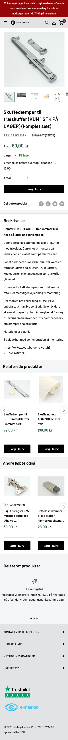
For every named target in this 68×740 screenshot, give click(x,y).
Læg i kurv (34, 189)
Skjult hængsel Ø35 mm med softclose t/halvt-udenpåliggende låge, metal (16, 515)
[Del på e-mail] (61, 203)
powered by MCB (15, 732)
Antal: (8, 178)
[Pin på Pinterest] (48, 203)
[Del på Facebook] (41, 203)
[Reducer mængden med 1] (18, 178)
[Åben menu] (5, 22)
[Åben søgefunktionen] (47, 23)
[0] (61, 22)
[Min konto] (54, 23)
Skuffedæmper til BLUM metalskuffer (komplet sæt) (16, 418)
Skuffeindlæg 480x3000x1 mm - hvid (50, 418)
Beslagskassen (15, 135)
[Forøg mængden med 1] (37, 178)
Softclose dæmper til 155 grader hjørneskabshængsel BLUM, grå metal (51, 515)
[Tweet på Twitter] (54, 203)
